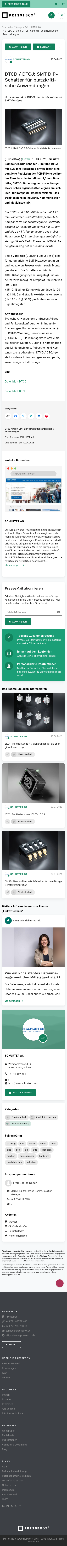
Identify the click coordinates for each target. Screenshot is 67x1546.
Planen (6, 1394)
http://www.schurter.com (22, 1083)
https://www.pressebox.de (20, 1335)
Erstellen (7, 1399)
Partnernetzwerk (11, 1363)
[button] (33, 129)
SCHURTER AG (21, 59)
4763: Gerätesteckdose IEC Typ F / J (25, 814)
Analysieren (8, 1408)
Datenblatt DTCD (16, 381)
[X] (15, 1506)
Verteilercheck (10, 1494)
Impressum (8, 1489)
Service (6, 1377)
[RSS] (11, 1506)
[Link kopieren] (8, 416)
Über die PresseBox (16, 1358)
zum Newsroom (22, 1093)
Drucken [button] (13, 1221)
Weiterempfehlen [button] (17, 1235)
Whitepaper (8, 1430)
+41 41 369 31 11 (18, 1073)
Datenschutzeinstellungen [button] (16, 1476)
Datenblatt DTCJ (15, 391)
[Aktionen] (59, 47)
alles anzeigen (12, 565)
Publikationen (9, 1440)
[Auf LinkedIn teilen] (39, 416)
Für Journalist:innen (13, 1413)
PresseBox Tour (18, 4)
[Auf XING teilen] (31, 416)
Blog (4, 1449)
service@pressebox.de (11, 1275)
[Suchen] (51, 15)
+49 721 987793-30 (16, 1321)
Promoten (7, 1404)
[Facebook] (3, 1506)
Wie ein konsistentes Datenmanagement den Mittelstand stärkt (32, 975)
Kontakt (45, 47)
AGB (4, 1466)
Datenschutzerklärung (14, 1471)
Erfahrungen (9, 1368)
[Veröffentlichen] (60, 1283)
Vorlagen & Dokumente (14, 1444)
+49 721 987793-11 (16, 1326)
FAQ (4, 1372)
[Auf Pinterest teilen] (46, 416)
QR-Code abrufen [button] (17, 1226)
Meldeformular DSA (12, 1480)
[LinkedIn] (8, 1506)
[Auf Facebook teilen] (16, 416)
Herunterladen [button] (16, 1231)
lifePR (5, 1499)
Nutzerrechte (9, 1485)
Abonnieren (19, 47)
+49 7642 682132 (20, 1199)
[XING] (20, 1506)
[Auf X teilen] (23, 416)
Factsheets (8, 1435)
